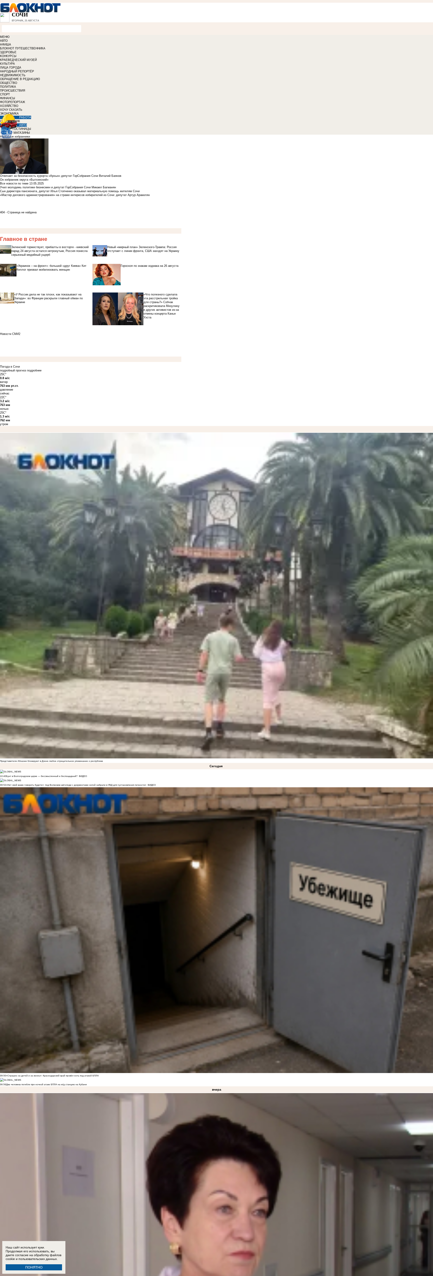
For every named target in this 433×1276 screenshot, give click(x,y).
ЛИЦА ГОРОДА (10, 67)
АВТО (4, 40)
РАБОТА (25, 117)
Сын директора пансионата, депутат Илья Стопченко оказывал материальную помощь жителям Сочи (70, 191)
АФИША (5, 44)
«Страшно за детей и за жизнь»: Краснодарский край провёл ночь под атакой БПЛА (52, 1075)
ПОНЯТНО (34, 1267)
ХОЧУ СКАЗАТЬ (11, 109)
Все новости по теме (14, 183)
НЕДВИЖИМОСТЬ (12, 75)
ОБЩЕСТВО (8, 83)
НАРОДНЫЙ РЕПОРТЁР (17, 71)
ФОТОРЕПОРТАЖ (12, 102)
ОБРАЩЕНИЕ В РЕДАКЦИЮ (20, 79)
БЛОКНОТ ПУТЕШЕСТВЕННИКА (22, 48)
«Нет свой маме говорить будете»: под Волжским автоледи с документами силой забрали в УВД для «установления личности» (76, 785)
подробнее (34, 370)
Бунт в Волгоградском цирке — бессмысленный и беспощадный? (42, 776)
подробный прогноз (13, 370)
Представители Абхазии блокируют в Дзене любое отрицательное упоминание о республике (51, 761)
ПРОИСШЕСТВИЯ (12, 90)
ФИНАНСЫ (7, 98)
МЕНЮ (4, 37)
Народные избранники (15, 136)
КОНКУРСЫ (8, 56)
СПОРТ (5, 94)
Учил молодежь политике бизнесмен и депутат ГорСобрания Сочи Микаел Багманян (58, 187)
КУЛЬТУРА (7, 63)
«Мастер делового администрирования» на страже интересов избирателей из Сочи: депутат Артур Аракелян (75, 195)
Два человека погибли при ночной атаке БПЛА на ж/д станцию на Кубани (46, 1084)
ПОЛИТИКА (8, 86)
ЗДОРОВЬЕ (8, 52)
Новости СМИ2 (10, 334)
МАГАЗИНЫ (22, 132)
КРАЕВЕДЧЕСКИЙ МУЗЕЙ (18, 60)
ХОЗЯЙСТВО (9, 106)
